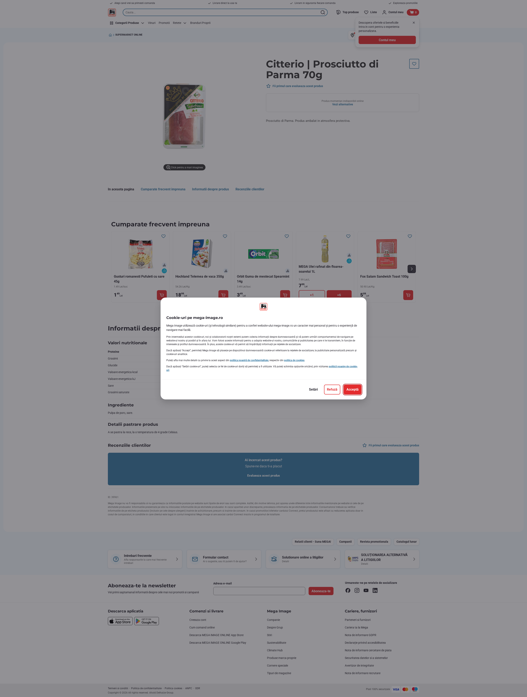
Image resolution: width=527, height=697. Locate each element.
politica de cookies (294, 360)
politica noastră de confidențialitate (249, 360)
